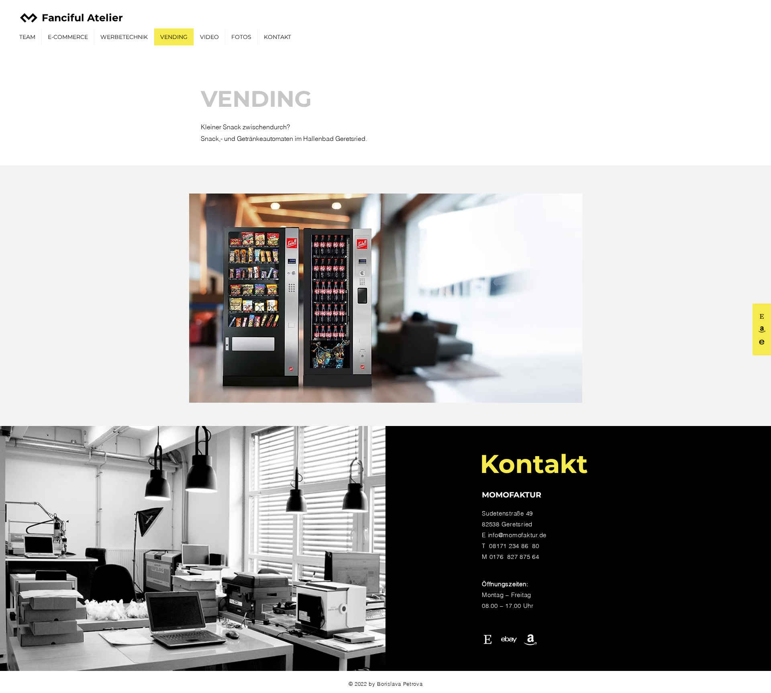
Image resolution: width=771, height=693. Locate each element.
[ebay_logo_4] (761, 342)
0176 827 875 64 (514, 557)
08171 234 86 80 (514, 546)
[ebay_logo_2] (509, 639)
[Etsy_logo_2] (488, 639)
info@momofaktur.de (517, 535)
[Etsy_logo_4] (761, 316)
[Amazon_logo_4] (761, 329)
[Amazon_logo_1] (530, 639)
